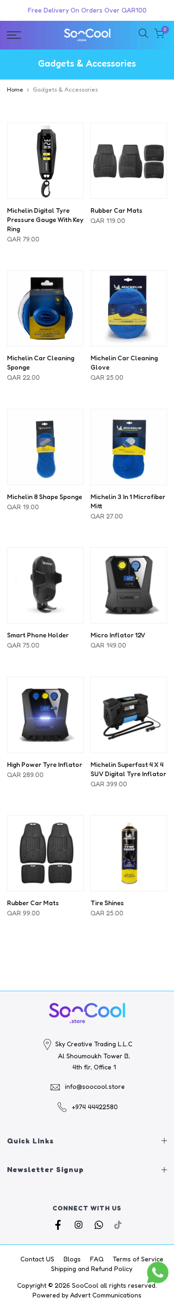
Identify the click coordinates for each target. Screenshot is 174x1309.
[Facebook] (59, 1224)
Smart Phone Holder (38, 635)
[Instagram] (79, 1224)
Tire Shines (107, 903)
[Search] (143, 35)
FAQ (96, 1259)
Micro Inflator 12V (117, 635)
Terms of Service (138, 1259)
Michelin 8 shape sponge (44, 496)
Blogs (72, 1259)
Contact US (37, 1259)
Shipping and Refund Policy (91, 1268)
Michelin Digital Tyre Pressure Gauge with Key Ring (45, 219)
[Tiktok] (118, 1224)
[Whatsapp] (100, 1224)
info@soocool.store (95, 1086)
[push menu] (24, 35)
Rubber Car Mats (116, 210)
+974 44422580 (95, 1107)
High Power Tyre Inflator (44, 764)
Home (15, 89)
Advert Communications (106, 1295)
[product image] (45, 160)
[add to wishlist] (16, 134)
